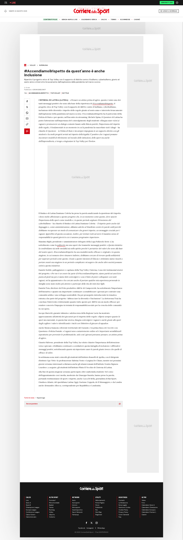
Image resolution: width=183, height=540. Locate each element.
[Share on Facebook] (27, 101)
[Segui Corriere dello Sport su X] (91, 523)
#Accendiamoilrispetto (102, 103)
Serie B (28, 505)
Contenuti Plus (50, 19)
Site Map (98, 512)
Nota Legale (123, 505)
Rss (96, 510)
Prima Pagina (99, 503)
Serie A (28, 503)
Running (52, 510)
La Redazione (123, 503)
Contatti (122, 500)
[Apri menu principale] (5, 2)
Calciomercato (31, 517)
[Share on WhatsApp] (27, 113)
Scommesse (125, 19)
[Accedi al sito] (177, 2)
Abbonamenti (100, 500)
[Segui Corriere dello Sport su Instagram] (96, 523)
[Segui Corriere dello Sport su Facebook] (86, 523)
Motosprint (76, 507)
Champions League (32, 507)
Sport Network (77, 512)
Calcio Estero (30, 515)
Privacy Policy (123, 512)
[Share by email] (27, 118)
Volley (32, 65)
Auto (74, 500)
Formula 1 (52, 500)
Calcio (104, 19)
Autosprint (76, 503)
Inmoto (74, 505)
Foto (143, 503)
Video (144, 500)
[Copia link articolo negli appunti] (27, 124)
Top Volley (55, 93)
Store (97, 505)
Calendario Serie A (89, 19)
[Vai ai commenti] (27, 131)
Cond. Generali (124, 515)
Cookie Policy (123, 510)
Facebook (81, 528)
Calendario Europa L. (149, 510)
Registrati (98, 515)
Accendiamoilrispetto (39, 93)
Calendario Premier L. (149, 512)
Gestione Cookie (124, 507)
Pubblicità (98, 507)
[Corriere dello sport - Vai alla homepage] (91, 11)
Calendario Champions (150, 507)
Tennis (113, 19)
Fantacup (75, 515)
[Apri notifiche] (5, 11)
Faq (120, 517)
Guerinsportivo (77, 510)
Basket (51, 505)
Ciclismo (52, 517)
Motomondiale (54, 503)
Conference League (33, 512)
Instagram (90, 528)
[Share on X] (27, 107)
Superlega (43, 65)
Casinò (137, 19)
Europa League (31, 510)
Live (14, 2)
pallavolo (61, 245)
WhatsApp (101, 528)
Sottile (65, 93)
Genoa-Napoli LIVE (69, 19)
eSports (52, 515)
